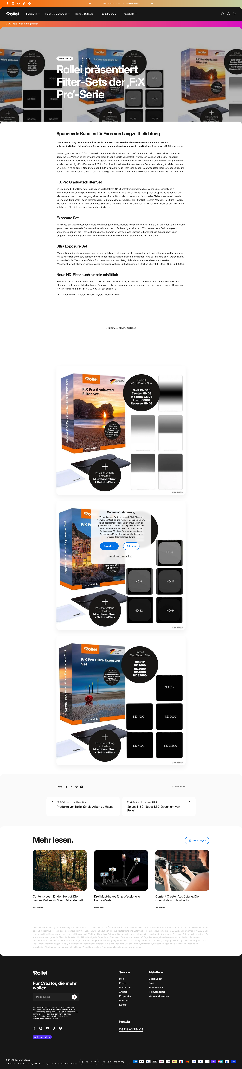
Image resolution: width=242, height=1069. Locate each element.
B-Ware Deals (11, 24)
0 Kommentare (180, 787)
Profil (151, 983)
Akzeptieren (109, 546)
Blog (121, 978)
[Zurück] (90, 3)
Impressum (49, 1064)
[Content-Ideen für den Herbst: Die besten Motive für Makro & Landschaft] (60, 870)
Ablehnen (131, 546)
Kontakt (123, 1005)
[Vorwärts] (152, 3)
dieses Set (65, 224)
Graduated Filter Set (70, 189)
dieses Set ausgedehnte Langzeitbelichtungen (132, 253)
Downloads (125, 987)
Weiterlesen (38, 907)
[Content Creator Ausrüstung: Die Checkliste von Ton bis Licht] (182, 870)
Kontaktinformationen (62, 1064)
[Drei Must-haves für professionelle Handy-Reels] (121, 870)
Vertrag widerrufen (159, 996)
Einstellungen (156, 987)
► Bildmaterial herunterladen (121, 328)
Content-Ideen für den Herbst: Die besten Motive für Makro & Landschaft (58, 898)
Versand (41, 1064)
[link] (131, 1029)
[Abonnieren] (74, 997)
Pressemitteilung (65, 58)
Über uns (124, 1000)
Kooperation (125, 996)
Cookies (74, 1064)
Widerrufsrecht (11, 1064)
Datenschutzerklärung (124, 537)
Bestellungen (155, 978)
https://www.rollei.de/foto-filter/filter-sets (98, 294)
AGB (35, 1064)
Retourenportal (157, 991)
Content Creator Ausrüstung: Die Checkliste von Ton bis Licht (177, 898)
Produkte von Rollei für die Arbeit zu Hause (85, 806)
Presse (122, 983)
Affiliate (123, 991)
